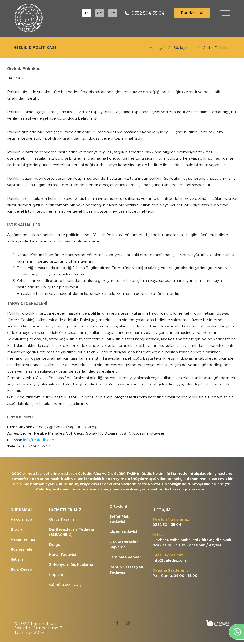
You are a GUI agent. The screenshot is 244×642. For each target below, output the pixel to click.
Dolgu (54, 544)
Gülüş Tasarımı (62, 519)
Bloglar (17, 529)
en (99, 13)
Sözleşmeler (22, 549)
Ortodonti (119, 506)
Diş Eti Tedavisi (123, 531)
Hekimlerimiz (23, 539)
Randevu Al (192, 13)
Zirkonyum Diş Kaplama (71, 564)
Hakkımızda (21, 519)
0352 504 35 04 (148, 13)
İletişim (17, 559)
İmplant (56, 574)
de (112, 13)
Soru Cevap (21, 569)
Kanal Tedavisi (62, 554)
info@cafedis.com (39, 439)
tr (86, 13)
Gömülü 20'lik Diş (65, 584)
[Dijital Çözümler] (218, 623)
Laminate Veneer (125, 557)
